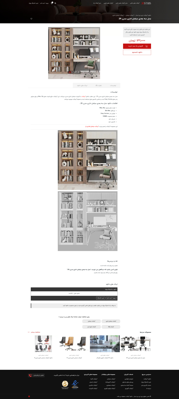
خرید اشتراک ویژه (146, 382)
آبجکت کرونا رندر (91, 327)
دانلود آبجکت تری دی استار (143, 15)
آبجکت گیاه (93, 379)
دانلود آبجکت (147, 379)
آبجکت (83, 96)
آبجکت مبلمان (130, 15)
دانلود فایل (76, 293)
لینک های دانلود (82, 86)
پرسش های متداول (127, 382)
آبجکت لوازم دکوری (109, 388)
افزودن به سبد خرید (135, 46)
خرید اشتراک (100, 298)
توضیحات (113, 86)
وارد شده (100, 273)
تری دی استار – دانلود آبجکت (133, 396)
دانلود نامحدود (137, 52)
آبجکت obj (111, 327)
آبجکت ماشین (93, 385)
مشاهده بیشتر (35, 332)
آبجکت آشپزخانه (110, 382)
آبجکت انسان (93, 382)
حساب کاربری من (146, 385)
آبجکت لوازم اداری (105, 355)
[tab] (113, 85)
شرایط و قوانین (129, 379)
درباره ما (148, 388)
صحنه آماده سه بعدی (127, 385)
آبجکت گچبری (129, 388)
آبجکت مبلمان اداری (118, 15)
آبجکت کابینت (93, 388)
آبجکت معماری (111, 385)
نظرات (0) (99, 86)
